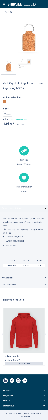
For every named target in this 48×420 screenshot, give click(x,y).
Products (7, 390)
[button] (4, 4)
